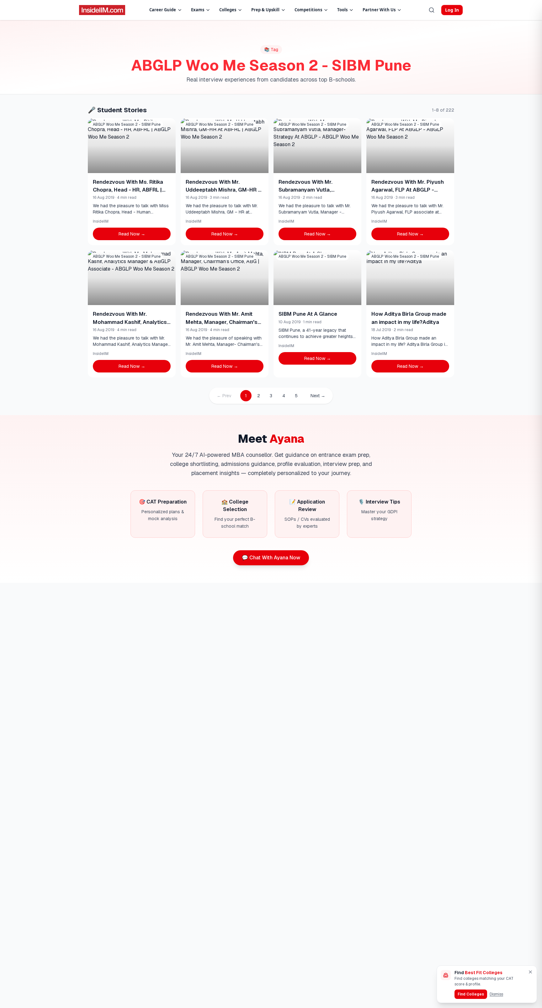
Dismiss (496, 994)
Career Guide (162, 10)
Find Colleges (471, 994)
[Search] (431, 10)
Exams (197, 10)
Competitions (308, 10)
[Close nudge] (530, 971)
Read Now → (132, 234)
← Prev (224, 395)
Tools (342, 10)
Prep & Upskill (265, 10)
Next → (318, 395)
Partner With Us (379, 10)
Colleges (227, 10)
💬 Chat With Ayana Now (271, 557)
